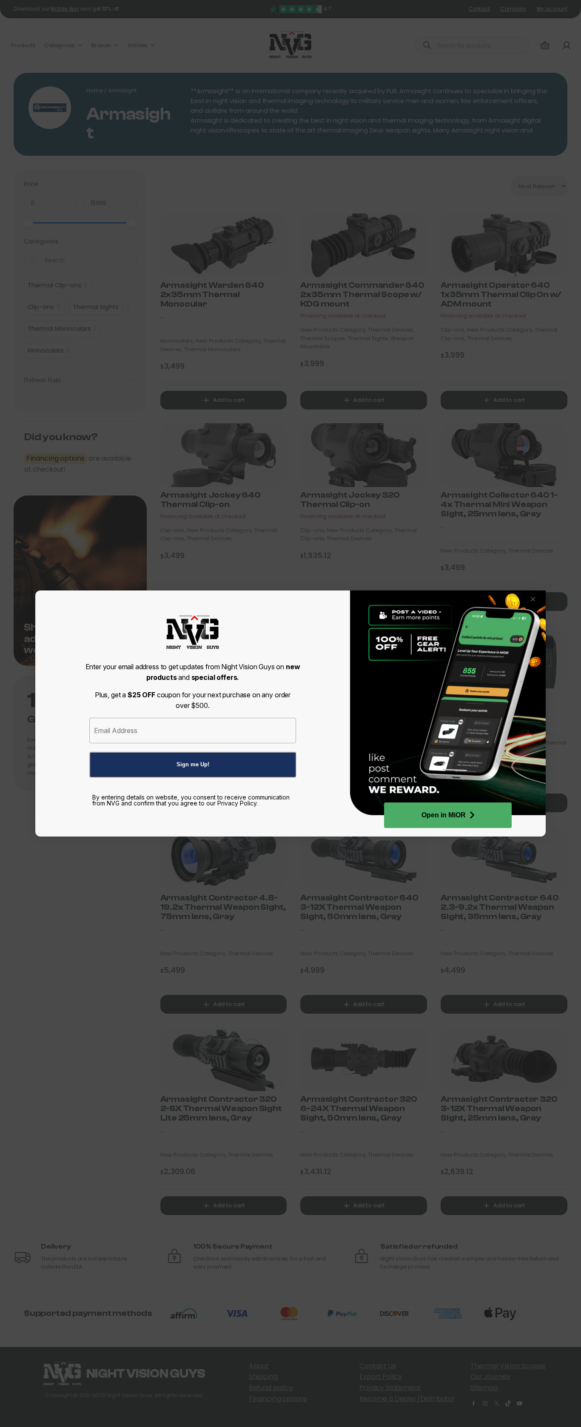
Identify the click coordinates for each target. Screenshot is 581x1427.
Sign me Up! (193, 764)
